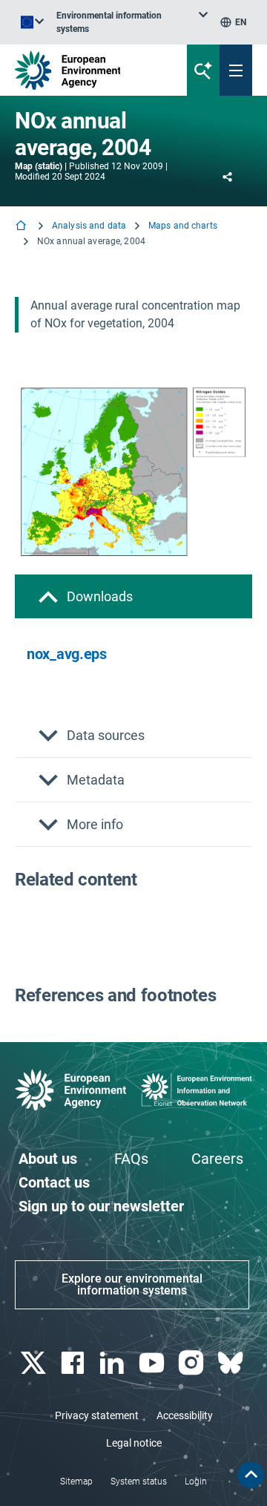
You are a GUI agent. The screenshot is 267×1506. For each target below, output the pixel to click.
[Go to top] (250, 1474)
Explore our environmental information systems (132, 1284)
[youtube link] (153, 1363)
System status (139, 1481)
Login (196, 1481)
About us (48, 1159)
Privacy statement (97, 1415)
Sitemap (76, 1481)
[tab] (133, 596)
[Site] (90, 70)
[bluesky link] (232, 1363)
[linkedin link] (114, 1363)
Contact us (54, 1182)
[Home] (22, 227)
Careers (217, 1159)
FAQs (131, 1159)
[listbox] (132, 22)
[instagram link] (192, 1363)
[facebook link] (74, 1363)
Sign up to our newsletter (101, 1206)
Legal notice (134, 1443)
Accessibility (184, 1415)
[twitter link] (34, 1363)
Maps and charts (182, 225)
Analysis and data (89, 225)
